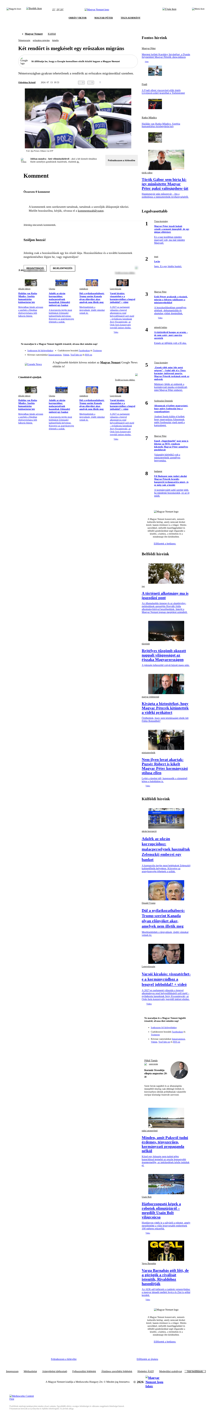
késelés (55, 40)
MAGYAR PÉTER (103, 18)
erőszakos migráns (41, 40)
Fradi (144, 84)
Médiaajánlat (30, 1371)
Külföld (52, 33)
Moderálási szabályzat (170, 1371)
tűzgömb (146, 644)
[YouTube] (127, 354)
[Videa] (120, 354)
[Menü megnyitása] (198, 9)
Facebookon (84, 350)
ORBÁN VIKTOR (78, 18)
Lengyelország (115, 289)
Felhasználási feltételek (84, 1371)
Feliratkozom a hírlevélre (121, 160)
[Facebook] (120, 349)
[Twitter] (133, 349)
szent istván (153, 1064)
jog (143, 586)
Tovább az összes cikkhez (125, 380)
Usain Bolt (147, 1197)
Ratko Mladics (149, 117)
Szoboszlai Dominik (163, 401)
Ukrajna (52, 289)
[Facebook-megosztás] (136, 83)
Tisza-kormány (161, 221)
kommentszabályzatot (91, 210)
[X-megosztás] (129, 83)
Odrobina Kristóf (27, 82)
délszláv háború (24, 289)
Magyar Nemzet (34, 33)
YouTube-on (76, 355)
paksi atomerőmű (150, 1130)
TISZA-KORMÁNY (130, 18)
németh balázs (160, 327)
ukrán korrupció (149, 831)
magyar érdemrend (150, 697)
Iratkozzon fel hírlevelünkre (40, 350)
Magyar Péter (149, 48)
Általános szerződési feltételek (116, 1371)
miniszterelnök (148, 752)
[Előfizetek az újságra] (169, 9)
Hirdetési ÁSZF (145, 1371)
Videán (66, 355)
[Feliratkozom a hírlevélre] (34, 9)
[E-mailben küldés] (123, 83)
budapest (158, 471)
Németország (24, 40)
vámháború (83, 289)
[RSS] (133, 354)
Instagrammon (55, 355)
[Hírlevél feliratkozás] (133, 344)
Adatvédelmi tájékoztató (54, 1371)
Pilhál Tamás (151, 1060)
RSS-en (88, 355)
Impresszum (12, 1371)
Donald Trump (148, 903)
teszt (156, 256)
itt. (78, 162)
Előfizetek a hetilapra (165, 543)
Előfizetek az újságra (147, 1359)
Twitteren (97, 350)
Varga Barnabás (149, 1263)
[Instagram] (127, 349)
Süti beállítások (195, 1371)
